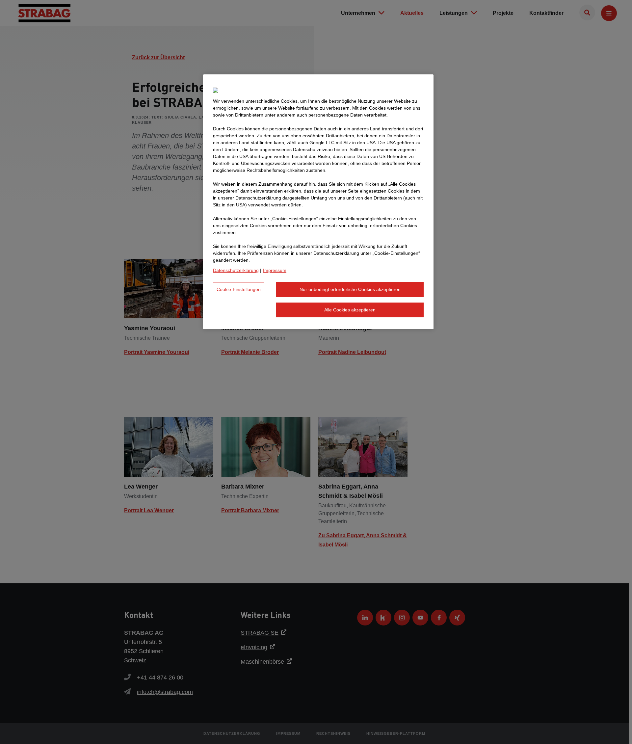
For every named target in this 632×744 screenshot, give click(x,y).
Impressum (274, 270)
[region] (318, 201)
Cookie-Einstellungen (239, 289)
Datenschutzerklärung (236, 270)
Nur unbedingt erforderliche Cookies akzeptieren (350, 289)
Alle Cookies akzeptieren (350, 309)
